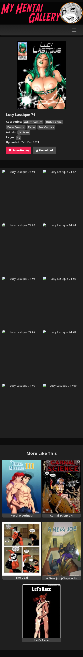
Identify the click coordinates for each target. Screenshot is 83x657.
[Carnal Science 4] (61, 486)
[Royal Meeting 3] (21, 486)
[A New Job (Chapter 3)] (61, 549)
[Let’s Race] (41, 611)
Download (45, 150)
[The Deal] (21, 549)
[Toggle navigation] (74, 30)
